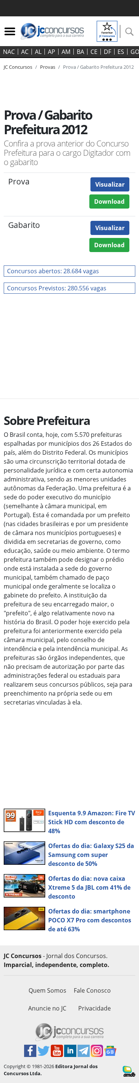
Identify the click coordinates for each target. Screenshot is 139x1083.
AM (66, 52)
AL (38, 52)
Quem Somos (47, 990)
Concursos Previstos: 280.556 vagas (56, 288)
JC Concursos (18, 67)
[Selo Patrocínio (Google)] (107, 30)
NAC (9, 52)
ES (121, 52)
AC (25, 52)
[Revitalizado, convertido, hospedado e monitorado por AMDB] (129, 1071)
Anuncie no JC (47, 1008)
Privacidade (94, 1008)
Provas (47, 67)
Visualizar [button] (110, 184)
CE (93, 52)
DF (107, 52)
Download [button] (109, 201)
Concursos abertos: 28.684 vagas (53, 271)
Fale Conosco (92, 990)
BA (80, 52)
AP (51, 52)
